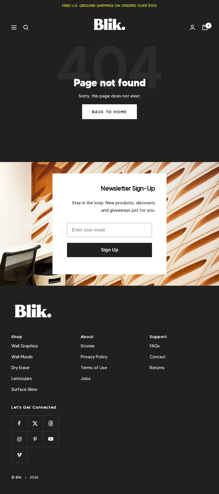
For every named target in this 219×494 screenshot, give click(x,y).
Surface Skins (24, 389)
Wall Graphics (24, 346)
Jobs (86, 378)
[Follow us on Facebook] (19, 423)
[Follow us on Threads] (50, 423)
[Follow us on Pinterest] (35, 439)
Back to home (109, 111)
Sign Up (109, 249)
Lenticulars (21, 378)
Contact (158, 356)
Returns (157, 367)
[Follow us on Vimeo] (19, 455)
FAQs (155, 346)
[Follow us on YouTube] (50, 439)
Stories (88, 346)
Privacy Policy (94, 356)
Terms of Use (94, 367)
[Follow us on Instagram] (19, 439)
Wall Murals (22, 356)
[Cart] (205, 27)
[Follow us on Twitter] (35, 423)
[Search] (26, 27)
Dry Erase (20, 367)
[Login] (192, 27)
